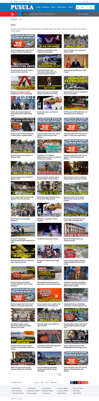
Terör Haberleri (46, 393)
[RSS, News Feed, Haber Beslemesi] (86, 382)
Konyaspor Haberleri (63, 388)
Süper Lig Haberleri (17, 390)
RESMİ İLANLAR (61, 7)
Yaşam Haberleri (77, 393)
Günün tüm (83, 14)
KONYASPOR (45, 7)
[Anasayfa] (11, 1)
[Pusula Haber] (22, 7)
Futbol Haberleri (31, 388)
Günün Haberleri (23, 1)
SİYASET (53, 7)
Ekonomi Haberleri (32, 393)
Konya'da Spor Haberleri (33, 390)
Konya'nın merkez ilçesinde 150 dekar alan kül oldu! (42, 14)
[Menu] (78, 7)
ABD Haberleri (76, 390)
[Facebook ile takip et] (72, 382)
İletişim (47, 382)
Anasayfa (15, 19)
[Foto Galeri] (87, 1)
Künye (42, 382)
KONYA (39, 7)
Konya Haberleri (47, 388)
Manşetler (16, 1)
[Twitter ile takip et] (75, 382)
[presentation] (16, 14)
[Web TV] (84, 1)
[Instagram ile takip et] (83, 382)
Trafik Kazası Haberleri (18, 393)
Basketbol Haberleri (48, 390)
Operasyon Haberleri (63, 390)
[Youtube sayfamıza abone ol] (79, 382)
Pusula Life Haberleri (78, 388)
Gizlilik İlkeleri (54, 382)
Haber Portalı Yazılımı (18, 398)
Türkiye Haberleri (16, 388)
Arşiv (30, 1)
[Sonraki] (59, 374)
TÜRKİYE (70, 7)
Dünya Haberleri (62, 393)
